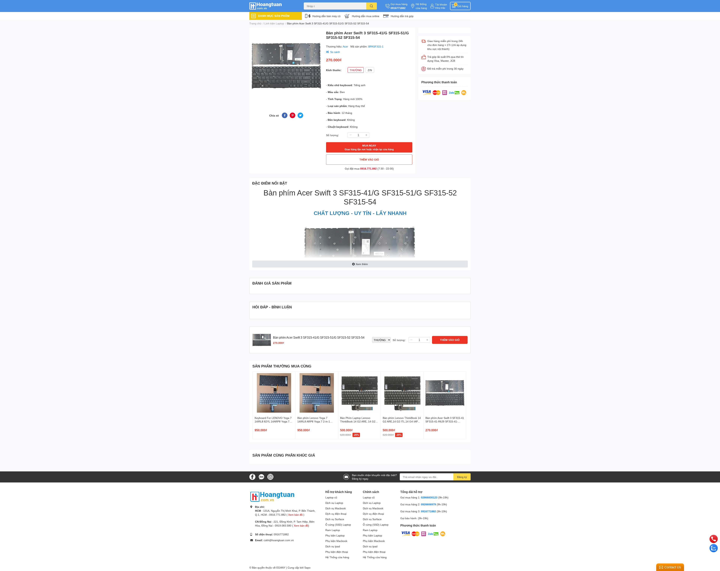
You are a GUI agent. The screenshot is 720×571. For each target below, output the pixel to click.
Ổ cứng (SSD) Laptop (338, 524)
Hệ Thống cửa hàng (337, 557)
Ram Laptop (332, 530)
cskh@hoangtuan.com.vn (279, 540)
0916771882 (398, 8)
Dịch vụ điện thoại (335, 513)
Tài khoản (441, 4)
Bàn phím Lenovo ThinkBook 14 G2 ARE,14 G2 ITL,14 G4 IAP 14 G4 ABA (402, 421)
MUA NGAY (369, 147)
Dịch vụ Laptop (334, 502)
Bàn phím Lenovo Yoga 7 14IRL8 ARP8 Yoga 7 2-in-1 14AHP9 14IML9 (313, 421)
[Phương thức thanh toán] (444, 92)
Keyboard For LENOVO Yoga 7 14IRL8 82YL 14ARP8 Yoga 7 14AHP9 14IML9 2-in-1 (273, 421)
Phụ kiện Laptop (335, 535)
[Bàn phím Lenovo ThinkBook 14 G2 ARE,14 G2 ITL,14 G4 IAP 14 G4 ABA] (402, 393)
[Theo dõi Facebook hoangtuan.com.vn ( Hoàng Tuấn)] (252, 476)
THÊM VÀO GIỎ (369, 159)
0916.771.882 (368, 168)
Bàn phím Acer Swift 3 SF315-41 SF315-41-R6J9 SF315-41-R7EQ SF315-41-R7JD (444, 421)
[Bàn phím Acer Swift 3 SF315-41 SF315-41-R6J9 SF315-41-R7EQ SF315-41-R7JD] (445, 393)
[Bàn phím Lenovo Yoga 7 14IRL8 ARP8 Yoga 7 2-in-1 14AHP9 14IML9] (317, 393)
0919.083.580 (283, 525)
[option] (286, 66)
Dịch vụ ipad (332, 546)
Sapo (307, 567)
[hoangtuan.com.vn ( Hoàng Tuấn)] (272, 6)
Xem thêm (362, 264)
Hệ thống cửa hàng (421, 6)
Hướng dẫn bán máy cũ (326, 16)
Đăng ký (462, 477)
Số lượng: (332, 135)
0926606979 (428, 504)
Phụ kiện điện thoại (336, 551)
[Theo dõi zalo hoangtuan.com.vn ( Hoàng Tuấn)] (261, 476)
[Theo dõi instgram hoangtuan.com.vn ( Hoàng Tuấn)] (270, 476)
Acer (346, 46)
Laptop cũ (331, 497)
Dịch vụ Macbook (335, 508)
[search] (371, 6)
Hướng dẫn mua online (365, 16)
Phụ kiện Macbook (336, 540)
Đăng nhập (440, 8)
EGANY (280, 567)
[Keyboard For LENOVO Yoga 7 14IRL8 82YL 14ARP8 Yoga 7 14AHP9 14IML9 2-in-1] (274, 393)
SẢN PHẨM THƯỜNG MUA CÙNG (281, 366)
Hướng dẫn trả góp (402, 16)
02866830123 (429, 497)
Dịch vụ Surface (334, 519)
